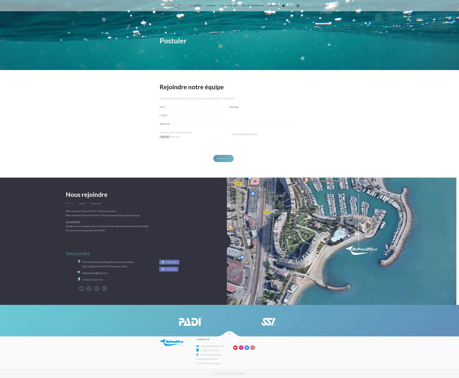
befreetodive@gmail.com (212, 346)
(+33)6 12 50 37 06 (210, 350)
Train (82, 204)
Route (70, 204)
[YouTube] (235, 347)
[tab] (72, 204)
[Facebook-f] (89, 288)
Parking (95, 204)
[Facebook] (247, 347)
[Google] (252, 347)
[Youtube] (81, 288)
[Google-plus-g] (104, 288)
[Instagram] (96, 288)
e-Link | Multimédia (238, 373)
